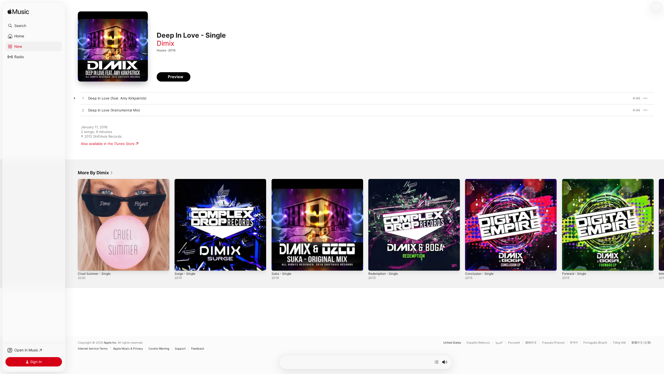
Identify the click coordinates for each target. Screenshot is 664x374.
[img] (18, 12)
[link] (95, 173)
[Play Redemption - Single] (375, 264)
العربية (499, 342)
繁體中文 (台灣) (641, 342)
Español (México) (478, 342)
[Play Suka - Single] (278, 264)
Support (180, 348)
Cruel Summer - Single (96, 181)
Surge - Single (186, 181)
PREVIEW (634, 98)
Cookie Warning (158, 348)
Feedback (197, 348)
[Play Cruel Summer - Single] (84, 264)
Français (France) (553, 342)
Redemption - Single (384, 181)
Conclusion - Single (480, 181)
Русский (514, 342)
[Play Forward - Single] (568, 264)
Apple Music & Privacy (128, 348)
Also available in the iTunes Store (108, 144)
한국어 (574, 342)
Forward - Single (575, 181)
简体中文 (531, 342)
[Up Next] (436, 362)
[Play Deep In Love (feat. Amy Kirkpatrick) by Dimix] (83, 98)
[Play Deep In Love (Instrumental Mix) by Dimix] (83, 110)
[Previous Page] (72, 225)
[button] (34, 25)
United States (452, 342)
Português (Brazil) (595, 342)
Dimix (165, 43)
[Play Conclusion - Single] (471, 264)
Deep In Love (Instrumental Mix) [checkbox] (114, 110)
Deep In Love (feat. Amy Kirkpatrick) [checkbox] (117, 98)
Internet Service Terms (93, 348)
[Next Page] (658, 225)
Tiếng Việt (619, 342)
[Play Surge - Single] (181, 264)
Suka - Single (282, 181)
